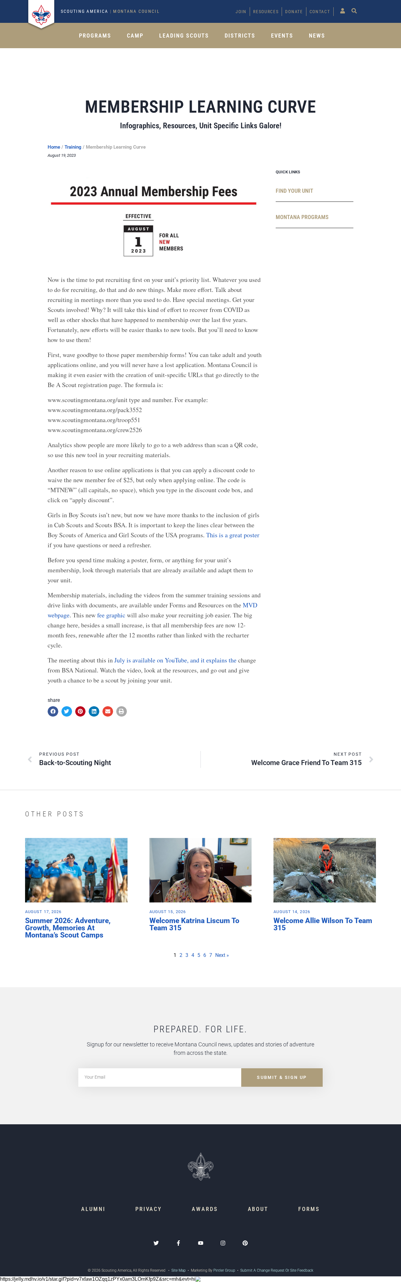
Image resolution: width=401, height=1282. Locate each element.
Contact (320, 11)
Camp (135, 35)
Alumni (93, 1209)
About (258, 1209)
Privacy (148, 1209)
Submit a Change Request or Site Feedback (276, 1270)
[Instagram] (223, 1243)
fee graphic (112, 615)
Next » (222, 955)
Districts (240, 35)
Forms (309, 1209)
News (317, 35)
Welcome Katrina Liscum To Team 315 (194, 924)
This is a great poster (232, 535)
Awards (205, 1209)
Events (282, 35)
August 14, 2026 (291, 911)
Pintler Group (224, 1270)
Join (241, 11)
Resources (266, 11)
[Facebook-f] (178, 1243)
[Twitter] (156, 1243)
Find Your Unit (294, 190)
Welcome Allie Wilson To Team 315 (322, 924)
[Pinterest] (245, 1243)
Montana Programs (302, 217)
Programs (95, 35)
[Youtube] (200, 1243)
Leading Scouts (184, 35)
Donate (294, 11)
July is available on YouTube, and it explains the (176, 660)
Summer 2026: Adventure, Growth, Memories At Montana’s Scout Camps (68, 928)
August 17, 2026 (43, 911)
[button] (53, 711)
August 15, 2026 (167, 911)
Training (73, 147)
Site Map (178, 1270)
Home (54, 147)
